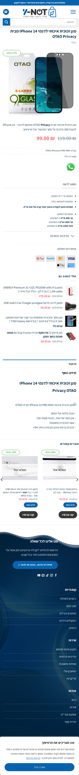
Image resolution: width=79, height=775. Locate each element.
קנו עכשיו (67, 514)
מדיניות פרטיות (33, 758)
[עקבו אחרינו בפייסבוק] (55, 575)
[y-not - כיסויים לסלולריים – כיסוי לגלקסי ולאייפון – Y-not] (39, 12)
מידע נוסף (70, 505)
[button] (73, 11)
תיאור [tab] (72, 364)
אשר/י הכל (39, 767)
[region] (39, 756)
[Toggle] (72, 236)
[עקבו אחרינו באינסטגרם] (51, 575)
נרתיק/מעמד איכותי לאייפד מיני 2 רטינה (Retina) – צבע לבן (61, 491)
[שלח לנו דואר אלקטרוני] (43, 575)
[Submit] (6, 21)
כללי (73, 43)
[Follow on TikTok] (47, 575)
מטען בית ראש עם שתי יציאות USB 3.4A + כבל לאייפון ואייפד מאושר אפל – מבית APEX (20, 492)
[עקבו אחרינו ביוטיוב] (38, 575)
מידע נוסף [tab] (69, 373)
